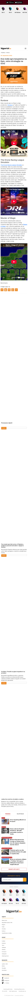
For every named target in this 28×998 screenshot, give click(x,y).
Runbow (10, 105)
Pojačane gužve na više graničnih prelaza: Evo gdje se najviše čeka (18, 851)
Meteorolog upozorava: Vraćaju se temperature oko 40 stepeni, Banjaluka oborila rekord (17, 842)
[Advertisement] (14, 30)
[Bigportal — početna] (6, 48)
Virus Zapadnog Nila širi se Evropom (18, 820)
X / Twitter (6, 983)
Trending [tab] (7, 813)
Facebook (6, 978)
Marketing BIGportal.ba (19, 989)
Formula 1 (4, 951)
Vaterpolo (4, 953)
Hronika (4, 929)
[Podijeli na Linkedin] (5, 289)
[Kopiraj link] (16, 289)
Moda (3, 966)
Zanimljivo (4, 970)
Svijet (3, 926)
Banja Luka (4, 920)
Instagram (6, 980)
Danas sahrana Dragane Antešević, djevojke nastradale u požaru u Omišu (17, 831)
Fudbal (3, 941)
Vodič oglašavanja (13, 991)
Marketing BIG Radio (8, 989)
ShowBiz (4, 968)
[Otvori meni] (25, 48)
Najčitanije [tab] (20, 813)
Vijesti (4, 916)
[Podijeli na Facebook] (2, 289)
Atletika (3, 949)
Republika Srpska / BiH (7, 922)
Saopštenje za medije (7, 933)
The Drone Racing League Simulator (11, 165)
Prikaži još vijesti (14, 869)
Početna (3, 52)
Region (3, 924)
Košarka (4, 943)
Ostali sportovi (5, 956)
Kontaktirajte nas (22, 991)
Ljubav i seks (5, 964)
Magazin (4, 960)
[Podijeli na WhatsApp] (12, 289)
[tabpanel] (14, 843)
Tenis (3, 945)
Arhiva (7, 52)
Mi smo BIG (4, 991)
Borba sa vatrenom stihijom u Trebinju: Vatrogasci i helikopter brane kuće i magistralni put (18, 862)
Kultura (3, 931)
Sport (4, 937)
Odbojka (4, 947)
